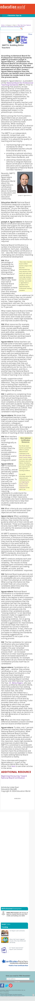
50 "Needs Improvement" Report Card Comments (16, 948)
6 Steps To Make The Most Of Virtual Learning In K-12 (12, 995)
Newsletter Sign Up (14, 15)
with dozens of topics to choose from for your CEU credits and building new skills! (17, 914)
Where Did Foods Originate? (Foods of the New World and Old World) (17, 940)
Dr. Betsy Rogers (16, 683)
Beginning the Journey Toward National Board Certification (14, 777)
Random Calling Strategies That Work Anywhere (11, 994)
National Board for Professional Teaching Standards (17, 84)
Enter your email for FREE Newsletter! (18, 975)
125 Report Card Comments (17, 931)
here (13, 766)
